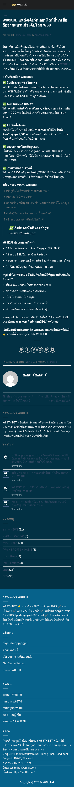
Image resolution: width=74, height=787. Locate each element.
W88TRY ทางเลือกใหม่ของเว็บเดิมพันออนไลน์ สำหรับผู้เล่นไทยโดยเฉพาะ (39, 503)
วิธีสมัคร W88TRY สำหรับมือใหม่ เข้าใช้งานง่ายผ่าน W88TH (40, 474)
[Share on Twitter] (34, 350)
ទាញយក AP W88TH (14, 721)
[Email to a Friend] (40, 350)
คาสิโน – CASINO (13, 536)
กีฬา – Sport (10, 543)
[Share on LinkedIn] (52, 350)
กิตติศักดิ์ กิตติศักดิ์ (43, 35)
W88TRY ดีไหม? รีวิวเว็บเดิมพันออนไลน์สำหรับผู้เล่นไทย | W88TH (40, 489)
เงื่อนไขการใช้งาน (14, 663)
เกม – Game (10, 556)
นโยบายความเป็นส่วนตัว (17, 656)
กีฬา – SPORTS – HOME (17, 549)
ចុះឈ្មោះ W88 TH (12, 694)
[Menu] (5, 5)
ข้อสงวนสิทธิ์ (10, 650)
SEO (5, 576)
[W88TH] (37, 5)
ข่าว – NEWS (10, 529)
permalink (52, 362)
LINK (5, 16)
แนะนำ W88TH (12, 670)
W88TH (65, 64)
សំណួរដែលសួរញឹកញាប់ (15, 643)
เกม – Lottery (11, 563)
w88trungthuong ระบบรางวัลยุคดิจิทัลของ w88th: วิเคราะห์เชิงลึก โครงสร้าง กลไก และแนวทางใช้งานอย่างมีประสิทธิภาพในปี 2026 (41, 458)
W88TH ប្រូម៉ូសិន (12, 715)
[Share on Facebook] (27, 350)
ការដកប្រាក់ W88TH (13, 708)
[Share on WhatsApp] (21, 350)
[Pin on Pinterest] (46, 350)
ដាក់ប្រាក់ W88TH (12, 701)
